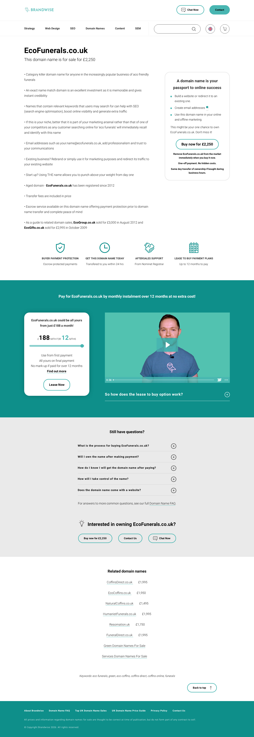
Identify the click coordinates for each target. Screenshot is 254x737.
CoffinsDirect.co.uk (120, 582)
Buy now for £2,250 (197, 144)
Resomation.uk (119, 624)
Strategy (29, 28)
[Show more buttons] (226, 380)
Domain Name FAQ (162, 503)
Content (120, 28)
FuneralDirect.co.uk (119, 635)
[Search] (193, 30)
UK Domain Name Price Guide (129, 710)
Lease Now (56, 384)
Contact (219, 9)
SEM (138, 28)
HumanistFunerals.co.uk (119, 614)
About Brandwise (34, 710)
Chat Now (193, 9)
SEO (72, 28)
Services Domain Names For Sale (124, 656)
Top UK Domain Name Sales (91, 710)
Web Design (52, 28)
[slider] (163, 380)
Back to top (199, 687)
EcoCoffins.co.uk (119, 593)
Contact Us (130, 538)
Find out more (56, 371)
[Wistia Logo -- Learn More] (219, 380)
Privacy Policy (159, 710)
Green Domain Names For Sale (124, 646)
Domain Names (95, 28)
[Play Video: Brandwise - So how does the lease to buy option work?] (167, 345)
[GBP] (210, 29)
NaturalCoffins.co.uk (119, 603)
